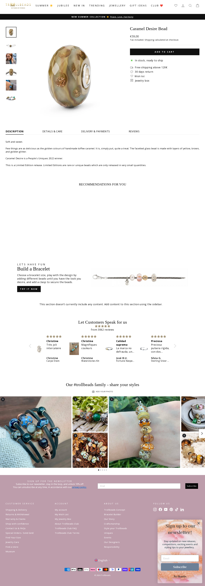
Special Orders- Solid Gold (20, 532)
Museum (10, 551)
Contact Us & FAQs (16, 528)
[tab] (98, 470)
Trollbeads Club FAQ (66, 528)
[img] (102, 326)
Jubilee (63, 5)
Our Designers (112, 542)
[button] (31, 346)
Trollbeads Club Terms (67, 532)
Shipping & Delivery (16, 509)
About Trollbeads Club (67, 523)
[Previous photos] (3, 433)
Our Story (109, 519)
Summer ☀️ (44, 5)
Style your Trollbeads (115, 528)
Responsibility (111, 546)
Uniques (108, 532)
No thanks (180, 576)
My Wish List (61, 514)
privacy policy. (79, 487)
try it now (29, 289)
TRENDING (97, 5)
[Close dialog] (198, 523)
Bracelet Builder (112, 514)
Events (107, 537)
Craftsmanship (112, 523)
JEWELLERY (117, 5)
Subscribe (192, 486)
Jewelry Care (12, 542)
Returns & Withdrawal (17, 514)
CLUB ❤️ (157, 5)
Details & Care (52, 131)
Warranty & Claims (16, 519)
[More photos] (202, 433)
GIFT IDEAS (138, 5)
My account (61, 509)
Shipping (149, 39)
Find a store (12, 546)
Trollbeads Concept (114, 509)
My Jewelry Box (63, 519)
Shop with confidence (17, 523)
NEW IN (79, 5)
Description (15, 131)
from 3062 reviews (102, 329)
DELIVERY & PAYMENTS (95, 131)
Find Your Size (13, 537)
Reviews (134, 131)
